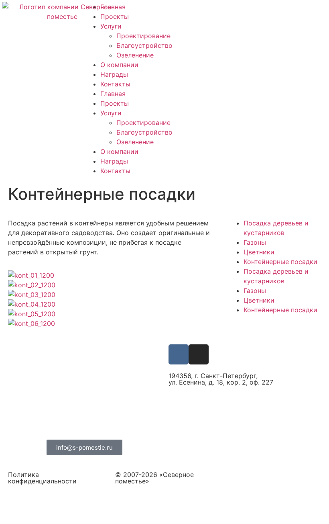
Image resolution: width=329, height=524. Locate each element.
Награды (114, 74)
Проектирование (143, 36)
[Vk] (179, 354)
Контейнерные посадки (280, 262)
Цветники (259, 252)
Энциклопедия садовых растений (222, 445)
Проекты (114, 16)
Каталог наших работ (202, 429)
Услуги (111, 26)
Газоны (255, 242)
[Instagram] (199, 354)
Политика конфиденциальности (42, 478)
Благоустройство (144, 45)
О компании (119, 65)
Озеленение (135, 55)
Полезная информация (205, 398)
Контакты (115, 84)
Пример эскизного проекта (212, 414)
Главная (113, 7)
